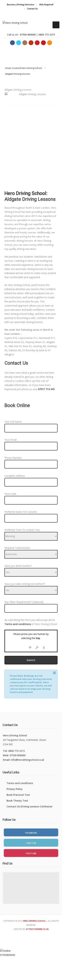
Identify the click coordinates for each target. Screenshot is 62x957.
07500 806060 (17, 755)
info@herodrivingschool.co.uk (27, 759)
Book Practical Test (18, 794)
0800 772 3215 (16, 750)
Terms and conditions (20, 783)
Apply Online (44, 11)
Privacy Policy (15, 789)
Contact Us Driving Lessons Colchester (30, 806)
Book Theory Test (17, 800)
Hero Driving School (25, 193)
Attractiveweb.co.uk (37, 929)
